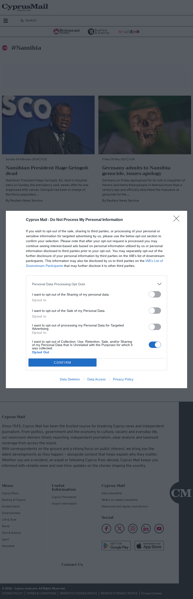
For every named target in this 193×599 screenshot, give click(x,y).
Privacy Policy (123, 379)
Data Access (96, 379)
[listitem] (96, 283)
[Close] (177, 220)
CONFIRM (62, 362)
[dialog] (96, 299)
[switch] (155, 294)
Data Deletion (70, 379)
